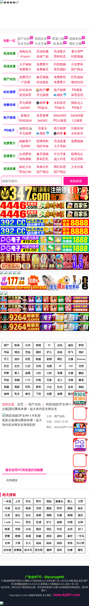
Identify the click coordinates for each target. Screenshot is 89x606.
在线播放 (11, 480)
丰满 (7, 508)
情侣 (17, 352)
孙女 (28, 515)
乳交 (17, 393)
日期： (50, 421)
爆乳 (80, 550)
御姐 (81, 386)
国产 (6, 345)
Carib (7, 522)
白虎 (7, 515)
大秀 (80, 501)
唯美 (28, 508)
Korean (81, 359)
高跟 (17, 386)
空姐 (27, 352)
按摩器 (18, 550)
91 (49, 345)
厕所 (70, 536)
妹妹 (49, 543)
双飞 (70, 352)
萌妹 (49, 501)
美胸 (17, 379)
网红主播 (75, 43)
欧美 (17, 345)
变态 (28, 522)
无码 (38, 366)
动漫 (49, 366)
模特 (38, 352)
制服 (38, 359)
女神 (80, 522)
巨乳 (27, 359)
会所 (70, 529)
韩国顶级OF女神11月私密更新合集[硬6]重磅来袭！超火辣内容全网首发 (44, 406)
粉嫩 (38, 536)
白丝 (28, 529)
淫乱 (49, 529)
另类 (81, 366)
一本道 (7, 501)
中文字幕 (41, 43)
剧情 (49, 359)
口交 (27, 366)
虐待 (59, 536)
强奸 (81, 352)
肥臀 (7, 536)
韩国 (38, 345)
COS (27, 379)
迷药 (59, 550)
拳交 (27, 393)
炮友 (80, 508)
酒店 (80, 515)
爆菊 (70, 508)
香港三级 (58, 38)
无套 (49, 379)
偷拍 (70, 345)
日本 (27, 345)
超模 (27, 373)
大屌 (17, 543)
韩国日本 (41, 38)
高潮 (70, 515)
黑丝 (38, 529)
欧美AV (58, 43)
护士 (49, 352)
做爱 (59, 393)
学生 (28, 501)
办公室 (80, 543)
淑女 (17, 515)
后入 (59, 379)
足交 (17, 366)
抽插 (59, 522)
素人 (17, 373)
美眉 (28, 536)
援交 (70, 393)
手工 (6, 359)
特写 (59, 508)
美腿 (6, 386)
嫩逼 (81, 379)
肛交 (6, 366)
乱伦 (59, 386)
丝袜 (59, 352)
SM (71, 366)
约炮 (38, 379)
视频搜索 (76, 181)
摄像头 (59, 501)
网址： (50, 427)
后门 (80, 529)
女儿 (28, 543)
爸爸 (70, 543)
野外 (38, 501)
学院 (17, 529)
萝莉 (81, 345)
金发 (70, 386)
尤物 (70, 379)
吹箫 (70, 550)
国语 (49, 536)
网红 (59, 359)
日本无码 (23, 43)
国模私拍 (75, 38)
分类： (50, 416)
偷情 (6, 393)
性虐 (38, 522)
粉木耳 (28, 550)
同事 (6, 373)
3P (60, 366)
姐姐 (38, 543)
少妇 (38, 373)
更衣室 (39, 550)
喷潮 (17, 536)
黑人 (70, 501)
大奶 (49, 373)
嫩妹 (81, 373)
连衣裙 (7, 550)
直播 (59, 373)
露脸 (49, 508)
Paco (17, 522)
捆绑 (49, 550)
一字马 (80, 536)
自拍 (59, 345)
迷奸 (17, 359)
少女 (49, 386)
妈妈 (59, 543)
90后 (59, 529)
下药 (38, 393)
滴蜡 (49, 515)
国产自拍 (23, 38)
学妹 (6, 352)
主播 (70, 359)
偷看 (38, 515)
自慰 (49, 393)
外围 (70, 522)
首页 (20, 404)
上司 (17, 501)
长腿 (59, 515)
